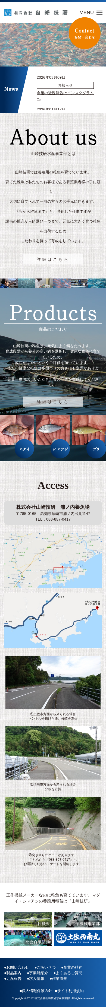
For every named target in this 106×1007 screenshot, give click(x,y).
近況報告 (13, 978)
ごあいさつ (46, 967)
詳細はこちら (53, 259)
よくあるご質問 (69, 973)
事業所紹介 (38, 973)
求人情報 (36, 978)
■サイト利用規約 (69, 991)
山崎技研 (36, 12)
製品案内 (13, 973)
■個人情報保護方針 (36, 991)
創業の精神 (72, 967)
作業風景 (59, 978)
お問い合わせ (17, 967)
